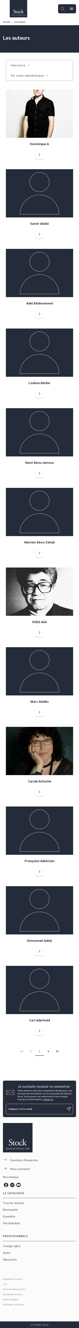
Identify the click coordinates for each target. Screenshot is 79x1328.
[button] (20, 65)
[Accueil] (18, 8)
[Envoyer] (68, 1109)
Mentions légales (10, 1299)
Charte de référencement (14, 1289)
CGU (5, 1284)
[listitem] (6, 1185)
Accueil (6, 21)
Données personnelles (12, 1294)
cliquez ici (48, 1099)
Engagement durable (12, 1278)
